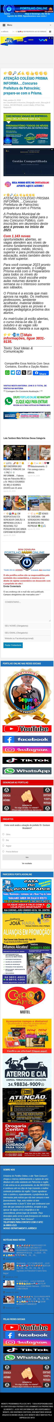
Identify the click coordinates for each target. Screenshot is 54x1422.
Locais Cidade (28, 105)
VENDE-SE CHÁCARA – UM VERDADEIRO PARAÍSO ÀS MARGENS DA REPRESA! (38, 519)
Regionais (7, 107)
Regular (8, 846)
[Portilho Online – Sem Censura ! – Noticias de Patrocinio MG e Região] (27, 8)
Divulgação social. (33, 103)
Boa (7, 840)
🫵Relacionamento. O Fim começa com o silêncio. (37, 468)
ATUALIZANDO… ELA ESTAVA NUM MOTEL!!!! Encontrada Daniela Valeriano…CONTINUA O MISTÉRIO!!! (33, 1285)
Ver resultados (27, 863)
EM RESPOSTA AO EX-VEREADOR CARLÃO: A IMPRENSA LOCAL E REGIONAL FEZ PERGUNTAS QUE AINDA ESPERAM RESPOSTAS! (14, 523)
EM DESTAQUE (16, 105)
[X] (24, 373)
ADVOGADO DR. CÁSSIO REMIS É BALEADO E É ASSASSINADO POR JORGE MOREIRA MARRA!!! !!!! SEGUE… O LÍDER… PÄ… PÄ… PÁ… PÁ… (31, 1250)
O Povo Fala (39, 105)
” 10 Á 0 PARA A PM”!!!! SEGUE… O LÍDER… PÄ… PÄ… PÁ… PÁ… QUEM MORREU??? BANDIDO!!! (33, 1300)
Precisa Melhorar (12, 852)
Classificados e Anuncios (16, 103)
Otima (8, 834)
